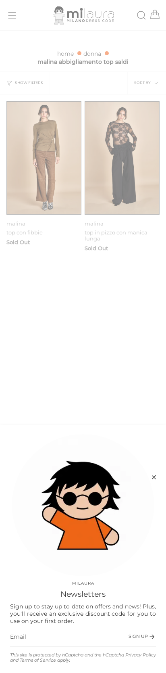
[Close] (154, 477)
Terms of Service (38, 660)
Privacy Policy (140, 655)
